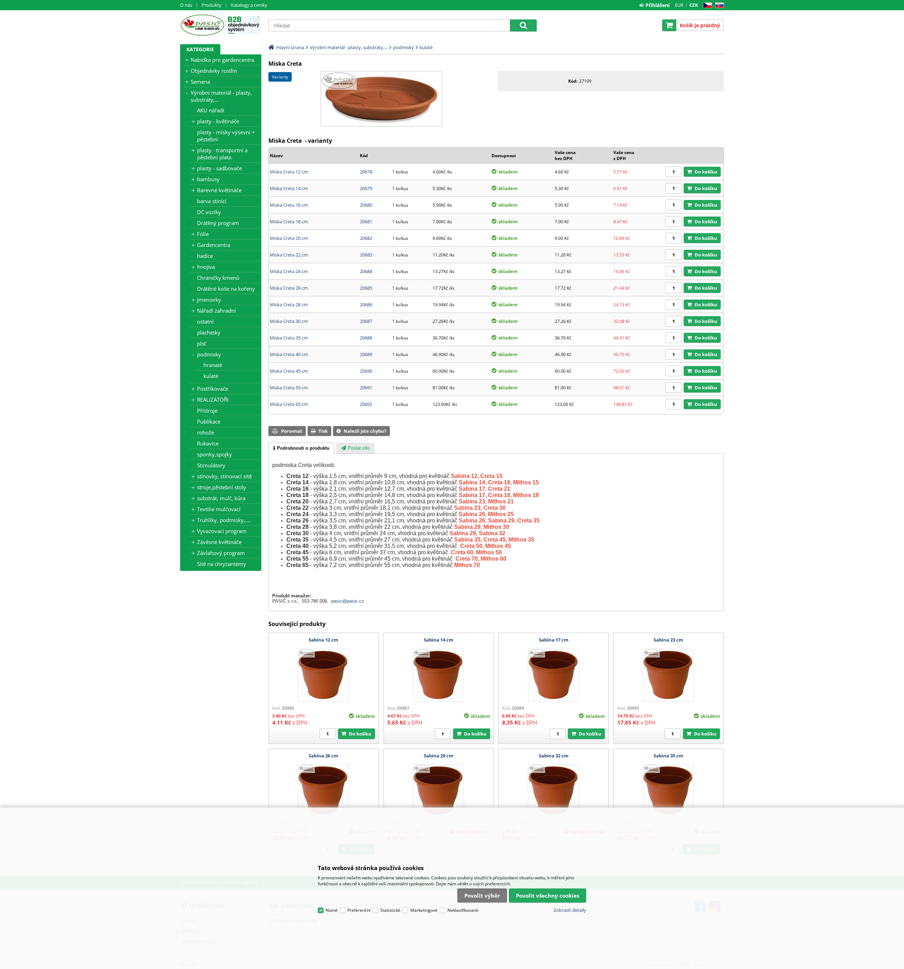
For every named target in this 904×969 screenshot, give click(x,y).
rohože (205, 432)
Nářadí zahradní (216, 310)
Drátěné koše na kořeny (226, 288)
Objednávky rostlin (214, 70)
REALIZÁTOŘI (212, 399)
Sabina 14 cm (438, 640)
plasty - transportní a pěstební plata (222, 154)
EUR (679, 5)
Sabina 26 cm (323, 755)
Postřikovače (212, 388)
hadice (205, 255)
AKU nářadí (210, 110)
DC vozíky (209, 211)
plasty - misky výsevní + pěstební (226, 136)
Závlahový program (221, 552)
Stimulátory (211, 465)
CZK (693, 5)
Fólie (203, 233)
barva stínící (211, 201)
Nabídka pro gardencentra (222, 59)
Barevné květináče (219, 190)
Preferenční (358, 910)
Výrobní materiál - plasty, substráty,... (221, 96)
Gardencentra (213, 244)
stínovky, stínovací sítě (224, 476)
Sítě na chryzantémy (221, 563)
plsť (201, 343)
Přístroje (207, 410)
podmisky (209, 354)
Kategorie (200, 49)
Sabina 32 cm (554, 755)
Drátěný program (218, 222)
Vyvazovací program (221, 530)
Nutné (332, 910)
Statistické (390, 910)
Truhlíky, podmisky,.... (224, 520)
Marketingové (424, 910)
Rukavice (208, 443)
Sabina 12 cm (323, 640)
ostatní (205, 321)
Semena (200, 81)
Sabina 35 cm (668, 755)
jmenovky (209, 299)
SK (718, 5)
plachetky (208, 332)
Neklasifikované (462, 910)
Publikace (208, 421)
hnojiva (206, 266)
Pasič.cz (202, 25)
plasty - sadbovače (219, 168)
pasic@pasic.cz (347, 601)
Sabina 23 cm (668, 640)
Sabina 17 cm (554, 640)
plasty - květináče (218, 121)
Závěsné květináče (219, 541)
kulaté (210, 375)
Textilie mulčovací (218, 509)
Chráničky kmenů (218, 277)
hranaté (212, 364)
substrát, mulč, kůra (221, 498)
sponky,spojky (214, 454)
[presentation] (301, 448)
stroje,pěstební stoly (221, 487)
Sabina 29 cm (438, 755)
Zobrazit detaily (570, 910)
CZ (706, 5)
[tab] (301, 448)
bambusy (208, 179)
